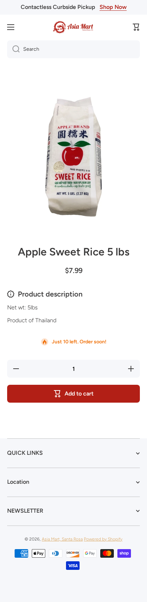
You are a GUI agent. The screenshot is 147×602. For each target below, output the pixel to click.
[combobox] (73, 49)
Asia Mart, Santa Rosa (62, 539)
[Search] (13, 49)
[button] (136, 27)
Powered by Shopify (103, 539)
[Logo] (73, 27)
